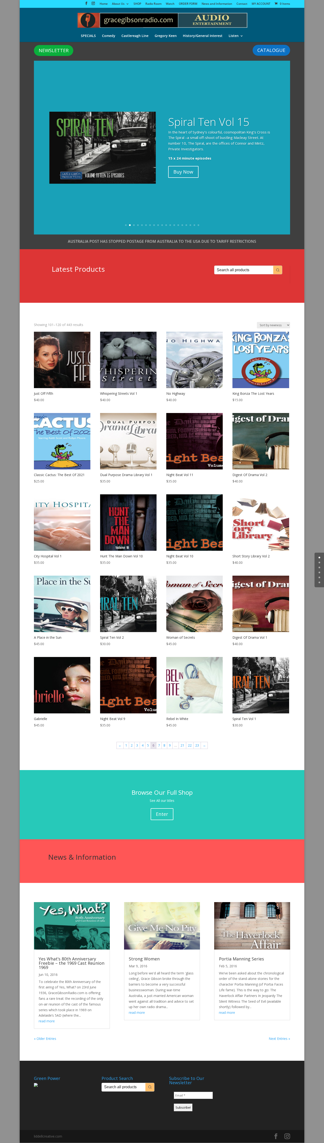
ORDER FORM (188, 4)
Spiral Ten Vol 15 (208, 121)
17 (190, 225)
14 (178, 225)
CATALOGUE (271, 50)
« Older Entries (45, 1038)
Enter (162, 814)
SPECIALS (88, 36)
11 (166, 225)
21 (182, 745)
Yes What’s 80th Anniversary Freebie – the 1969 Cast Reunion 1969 (71, 963)
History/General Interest (202, 36)
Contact (241, 4)
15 (182, 225)
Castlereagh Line (134, 36)
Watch (170, 4)
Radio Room (153, 4)
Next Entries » (279, 1038)
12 (170, 225)
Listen (234, 36)
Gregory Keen (166, 36)
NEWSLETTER (54, 50)
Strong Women (144, 959)
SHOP (137, 4)
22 (190, 745)
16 (186, 225)
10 (162, 225)
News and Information (217, 4)
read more (47, 1021)
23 (197, 745)
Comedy (108, 36)
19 (198, 225)
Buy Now (183, 172)
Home (104, 4)
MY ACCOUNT (261, 4)
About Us (118, 4)
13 (174, 225)
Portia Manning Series (241, 959)
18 (194, 225)
